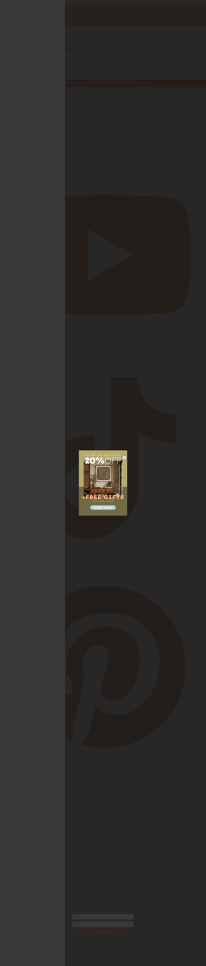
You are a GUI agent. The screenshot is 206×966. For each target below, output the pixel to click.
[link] (103, 483)
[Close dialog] (124, 457)
